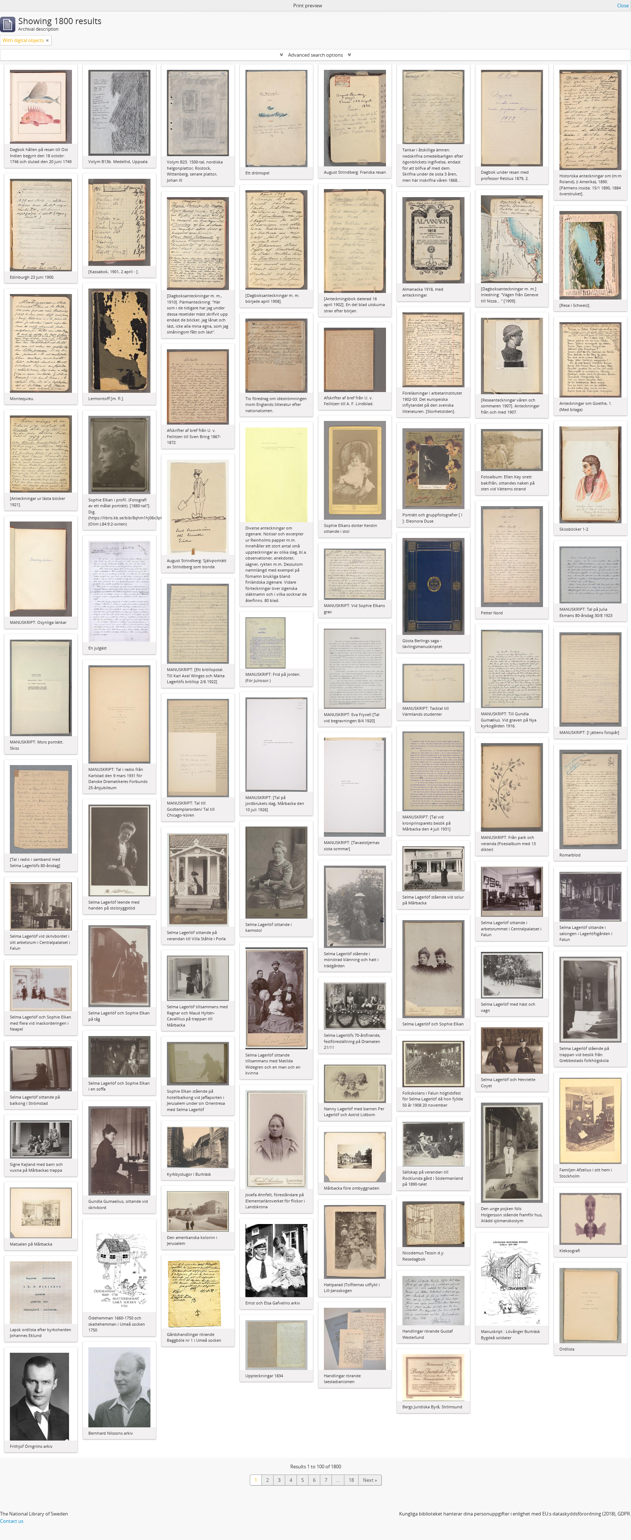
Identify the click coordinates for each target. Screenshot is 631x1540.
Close (623, 5)
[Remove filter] (47, 40)
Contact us (11, 1521)
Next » (370, 1480)
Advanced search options (315, 55)
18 (351, 1480)
